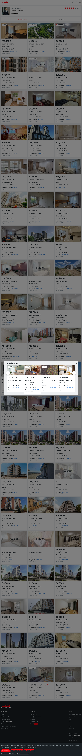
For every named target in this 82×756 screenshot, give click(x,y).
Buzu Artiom (28, 390)
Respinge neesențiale (17, 750)
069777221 (70, 388)
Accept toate (5, 750)
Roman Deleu (63, 388)
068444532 (16, 388)
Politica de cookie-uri (23, 754)
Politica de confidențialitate (8, 754)
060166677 (35, 390)
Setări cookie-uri (29, 750)
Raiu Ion (10, 388)
